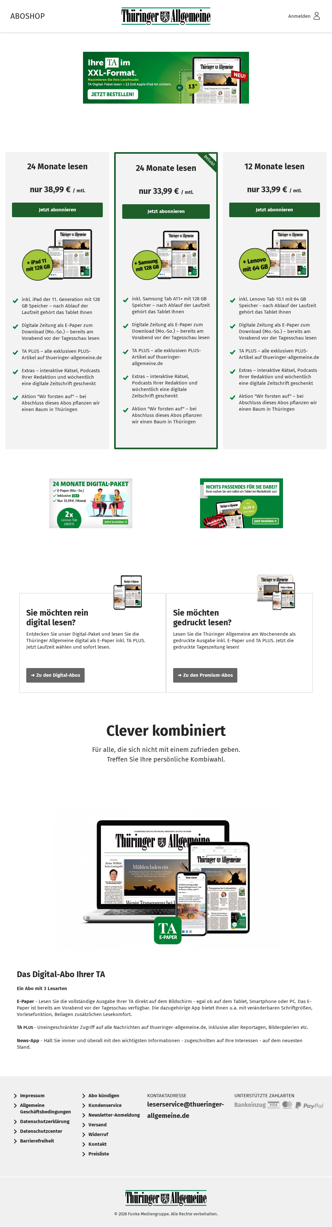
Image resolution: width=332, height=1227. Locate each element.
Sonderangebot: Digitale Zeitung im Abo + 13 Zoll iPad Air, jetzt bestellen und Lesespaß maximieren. (166, 97)
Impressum (32, 1096)
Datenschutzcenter (41, 1131)
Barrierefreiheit (37, 1141)
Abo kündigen (104, 1096)
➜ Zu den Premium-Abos (205, 675)
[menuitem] (296, 16)
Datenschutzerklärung (44, 1121)
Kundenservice (105, 1105)
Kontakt (98, 1144)
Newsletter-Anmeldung (114, 1115)
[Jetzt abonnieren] (57, 254)
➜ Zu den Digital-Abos (55, 675)
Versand (98, 1125)
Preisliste (99, 1154)
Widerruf (98, 1134)
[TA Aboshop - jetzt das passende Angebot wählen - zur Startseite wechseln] (166, 16)
